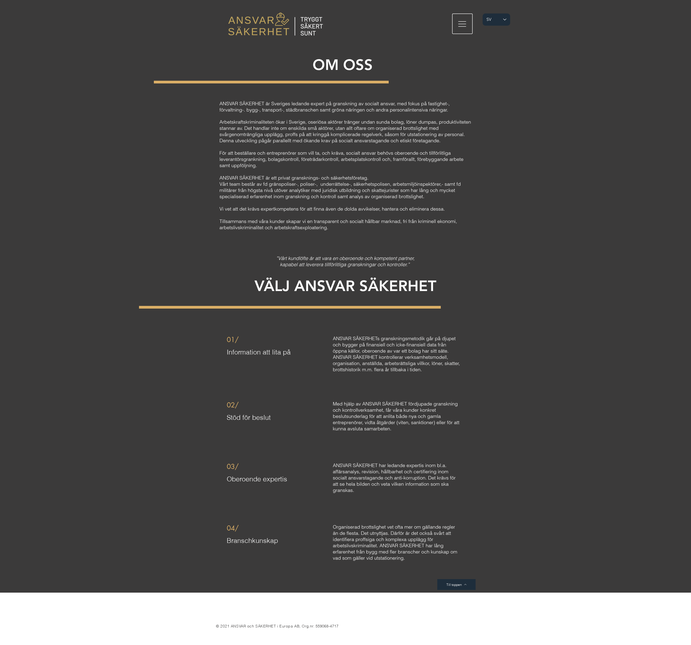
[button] (462, 23)
